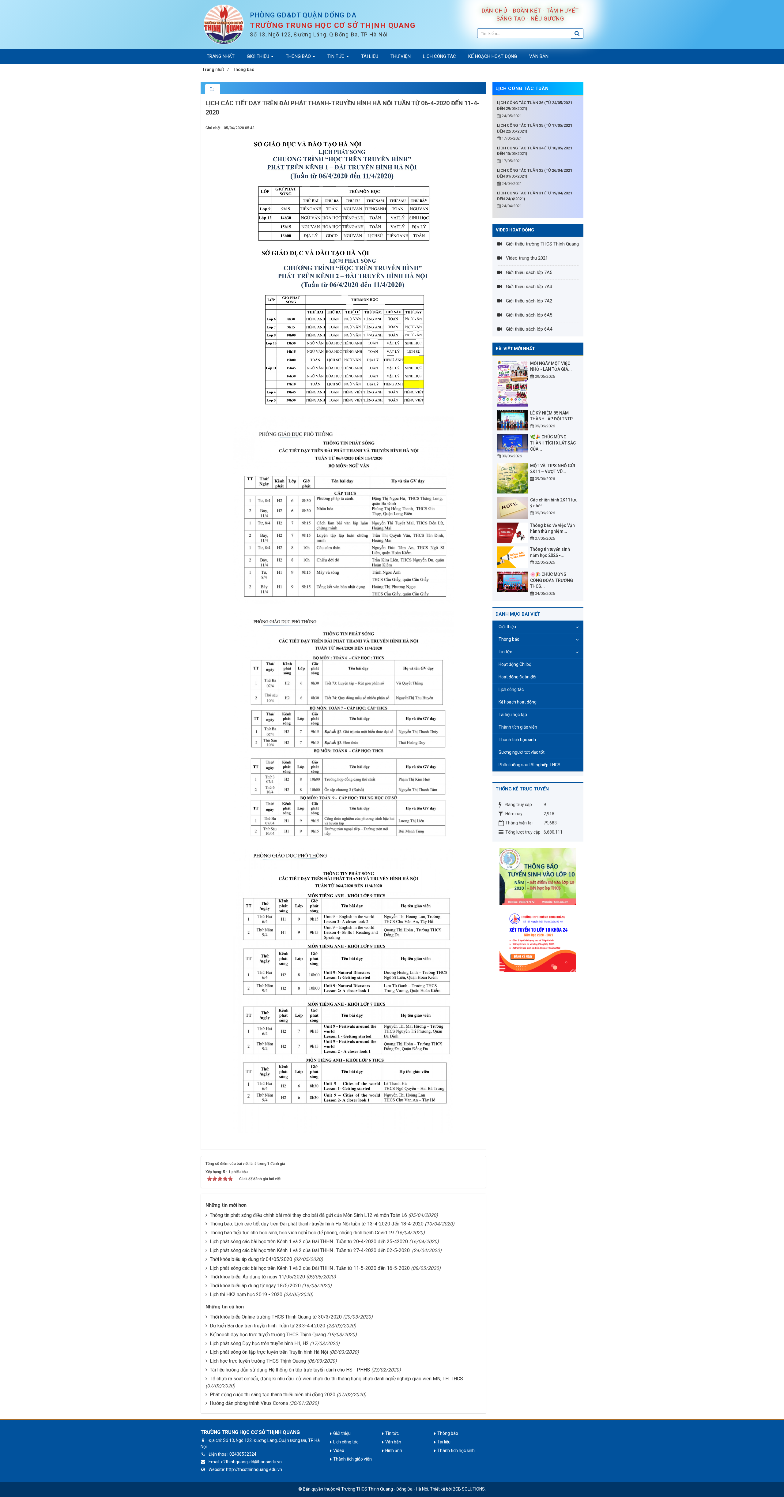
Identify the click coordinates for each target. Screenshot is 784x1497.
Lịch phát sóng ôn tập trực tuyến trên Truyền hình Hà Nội (269, 1352)
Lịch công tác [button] (439, 56)
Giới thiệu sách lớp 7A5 (528, 272)
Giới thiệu (507, 626)
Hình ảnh (393, 1450)
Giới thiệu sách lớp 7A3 (528, 286)
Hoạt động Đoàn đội (517, 676)
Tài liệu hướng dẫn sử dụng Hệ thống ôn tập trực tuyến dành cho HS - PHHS (290, 1370)
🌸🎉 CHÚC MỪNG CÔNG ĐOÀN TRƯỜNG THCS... (551, 580)
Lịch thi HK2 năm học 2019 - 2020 (246, 1294)
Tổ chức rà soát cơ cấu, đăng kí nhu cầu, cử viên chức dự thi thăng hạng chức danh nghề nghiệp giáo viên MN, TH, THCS (336, 1379)
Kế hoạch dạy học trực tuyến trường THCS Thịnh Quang (268, 1335)
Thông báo (509, 639)
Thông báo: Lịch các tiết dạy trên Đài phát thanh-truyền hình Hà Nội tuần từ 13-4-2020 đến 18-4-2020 (317, 1224)
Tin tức (505, 651)
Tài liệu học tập (513, 714)
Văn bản (393, 1441)
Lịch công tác (511, 689)
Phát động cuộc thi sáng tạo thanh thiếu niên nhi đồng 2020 (272, 1395)
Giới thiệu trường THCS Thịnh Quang (542, 244)
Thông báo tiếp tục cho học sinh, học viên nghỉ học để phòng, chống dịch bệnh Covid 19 (302, 1233)
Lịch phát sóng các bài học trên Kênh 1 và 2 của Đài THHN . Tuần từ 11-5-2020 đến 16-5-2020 (310, 1268)
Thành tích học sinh (517, 739)
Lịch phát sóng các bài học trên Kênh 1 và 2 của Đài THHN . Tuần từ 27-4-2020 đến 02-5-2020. (310, 1250)
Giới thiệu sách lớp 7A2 (528, 301)
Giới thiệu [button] (258, 56)
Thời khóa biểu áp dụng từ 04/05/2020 (251, 1259)
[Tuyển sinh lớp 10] (537, 939)
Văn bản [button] (538, 56)
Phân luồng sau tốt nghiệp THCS (529, 764)
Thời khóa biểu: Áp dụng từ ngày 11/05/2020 (257, 1277)
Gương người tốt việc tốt (522, 752)
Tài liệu (443, 1441)
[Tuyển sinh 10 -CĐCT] (537, 875)
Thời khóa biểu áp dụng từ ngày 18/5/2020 (255, 1286)
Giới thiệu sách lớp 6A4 (528, 329)
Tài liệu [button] (369, 56)
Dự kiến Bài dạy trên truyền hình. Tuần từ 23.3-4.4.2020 (267, 1326)
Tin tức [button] (336, 56)
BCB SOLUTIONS (469, 1489)
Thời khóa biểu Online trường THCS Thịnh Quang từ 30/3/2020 (276, 1317)
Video (338, 1450)
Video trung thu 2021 (526, 258)
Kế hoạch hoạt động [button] (492, 56)
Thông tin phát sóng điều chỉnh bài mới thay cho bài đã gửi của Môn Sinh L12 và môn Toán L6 (308, 1215)
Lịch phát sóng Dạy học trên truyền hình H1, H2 (259, 1343)
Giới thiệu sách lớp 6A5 (528, 315)
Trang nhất (221, 56)
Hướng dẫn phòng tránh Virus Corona (249, 1403)
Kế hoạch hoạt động (518, 702)
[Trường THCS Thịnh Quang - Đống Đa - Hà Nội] (224, 24)
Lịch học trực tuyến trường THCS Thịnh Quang (258, 1361)
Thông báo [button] (299, 56)
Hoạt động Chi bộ (515, 664)
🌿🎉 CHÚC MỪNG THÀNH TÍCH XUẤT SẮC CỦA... (553, 442)
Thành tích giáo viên (518, 727)
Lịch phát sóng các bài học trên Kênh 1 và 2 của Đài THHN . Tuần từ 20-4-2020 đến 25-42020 (309, 1241)
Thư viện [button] (400, 56)
